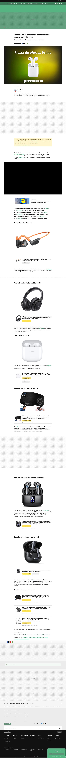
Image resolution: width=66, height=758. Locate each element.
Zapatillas (19, 27)
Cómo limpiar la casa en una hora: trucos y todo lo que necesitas (36, 634)
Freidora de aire (45, 706)
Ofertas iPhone (32, 706)
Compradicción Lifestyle (33, 141)
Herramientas (52, 27)
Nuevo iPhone (57, 27)
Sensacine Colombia (24, 750)
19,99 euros (19, 210)
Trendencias (48, 737)
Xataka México (6, 749)
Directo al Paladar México (32, 750)
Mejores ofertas (38, 27)
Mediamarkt (32, 27)
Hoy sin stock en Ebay (26, 262)
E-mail (27, 43)
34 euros (45, 212)
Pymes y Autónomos (58, 738)
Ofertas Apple (20, 706)
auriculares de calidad (19, 154)
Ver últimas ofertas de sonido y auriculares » (22, 145)
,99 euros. (47, 208)
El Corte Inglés (14, 27)
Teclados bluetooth (52, 706)
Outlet (28, 27)
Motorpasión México (41, 749)
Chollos (43, 27)
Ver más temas (7, 723)
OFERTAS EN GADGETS (44, 3)
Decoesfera (48, 738)
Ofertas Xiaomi (14, 706)
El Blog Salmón (57, 737)
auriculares (21, 157)
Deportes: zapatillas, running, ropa (7, 717)
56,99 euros (19, 218)
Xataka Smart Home (7, 741)
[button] (20, 89)
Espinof (22, 738)
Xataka (5, 737)
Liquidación (24, 27)
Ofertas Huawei (26, 706)
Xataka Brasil (6, 750)
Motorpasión (40, 737)
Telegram (55, 3)
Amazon (47, 27)
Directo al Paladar (32, 737)
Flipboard (25, 43)
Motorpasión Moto (41, 738)
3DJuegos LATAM (15, 749)
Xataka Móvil (6, 738)
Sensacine (22, 737)
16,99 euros (19, 214)
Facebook (59, 3)
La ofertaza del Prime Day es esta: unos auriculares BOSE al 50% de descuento (22, 703)
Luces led (58, 706)
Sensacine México (24, 749)
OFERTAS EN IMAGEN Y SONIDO (32, 3)
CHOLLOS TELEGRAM (11, 3)
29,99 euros (49, 268)
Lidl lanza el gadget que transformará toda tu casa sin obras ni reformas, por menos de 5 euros (41, 201)
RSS (44, 723)
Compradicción (17, 141)
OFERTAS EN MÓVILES (20, 3)
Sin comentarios (18, 43)
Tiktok (61, 3)
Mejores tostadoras (39, 706)
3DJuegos (14, 737)
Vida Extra (14, 738)
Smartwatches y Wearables (26, 714)
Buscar (60, 728)
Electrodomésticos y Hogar (7, 714)
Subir (59, 732)
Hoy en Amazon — (27, 378)
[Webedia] (59, 0)
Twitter (57, 3)
